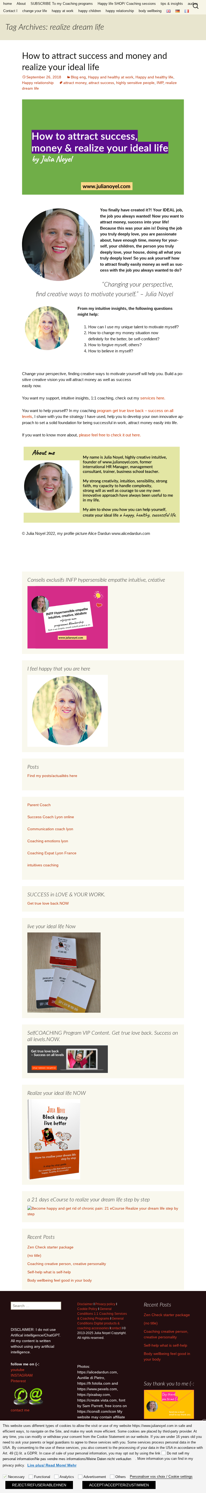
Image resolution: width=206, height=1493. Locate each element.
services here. (152, 398)
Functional (42, 1477)
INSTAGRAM (22, 1375)
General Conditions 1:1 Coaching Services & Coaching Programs (102, 1313)
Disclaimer (85, 1304)
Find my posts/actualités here (52, 776)
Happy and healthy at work (110, 77)
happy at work (62, 11)
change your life (34, 11)
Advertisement (94, 1477)
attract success (101, 83)
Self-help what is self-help (49, 1272)
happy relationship (120, 11)
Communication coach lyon (50, 829)
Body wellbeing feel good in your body (59, 1280)
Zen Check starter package (50, 1247)
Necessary (16, 1477)
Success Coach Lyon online (50, 817)
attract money (74, 83)
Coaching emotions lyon (47, 841)
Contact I (10, 11)
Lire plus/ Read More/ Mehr (51, 1465)
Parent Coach (39, 805)
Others (120, 1477)
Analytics (67, 1477)
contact (116, 1328)
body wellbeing (150, 11)
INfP (160, 83)
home (7, 4)
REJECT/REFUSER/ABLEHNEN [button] (39, 1485)
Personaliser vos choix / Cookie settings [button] (161, 1477)
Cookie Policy (87, 1309)
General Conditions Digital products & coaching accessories (100, 1323)
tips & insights (172, 4)
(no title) (34, 1255)
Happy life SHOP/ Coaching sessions (127, 4)
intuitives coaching (42, 865)
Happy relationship (38, 83)
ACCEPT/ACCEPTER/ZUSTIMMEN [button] (119, 1485)
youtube (17, 1370)
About (21, 4)
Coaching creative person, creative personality (66, 1264)
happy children (89, 11)
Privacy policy (105, 1304)
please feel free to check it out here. (110, 435)
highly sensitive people (135, 83)
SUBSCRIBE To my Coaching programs (62, 4)
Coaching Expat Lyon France (51, 853)
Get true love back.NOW (48, 903)
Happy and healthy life (154, 77)
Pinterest (18, 1381)
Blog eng (78, 77)
